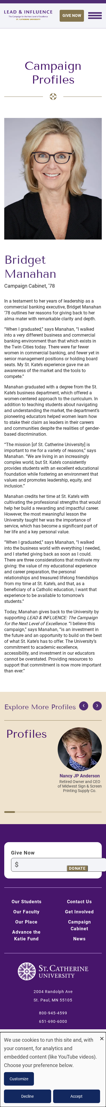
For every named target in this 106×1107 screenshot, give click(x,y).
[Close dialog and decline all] (102, 1035)
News (79, 938)
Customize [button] (19, 1079)
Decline (27, 1096)
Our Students (27, 901)
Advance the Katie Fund (26, 935)
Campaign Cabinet (79, 925)
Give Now (71, 15)
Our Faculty (26, 911)
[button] (9, 812)
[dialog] (53, 1069)
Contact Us (79, 901)
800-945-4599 (53, 1013)
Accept (76, 1096)
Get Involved (79, 911)
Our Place (26, 922)
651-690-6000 (53, 1021)
